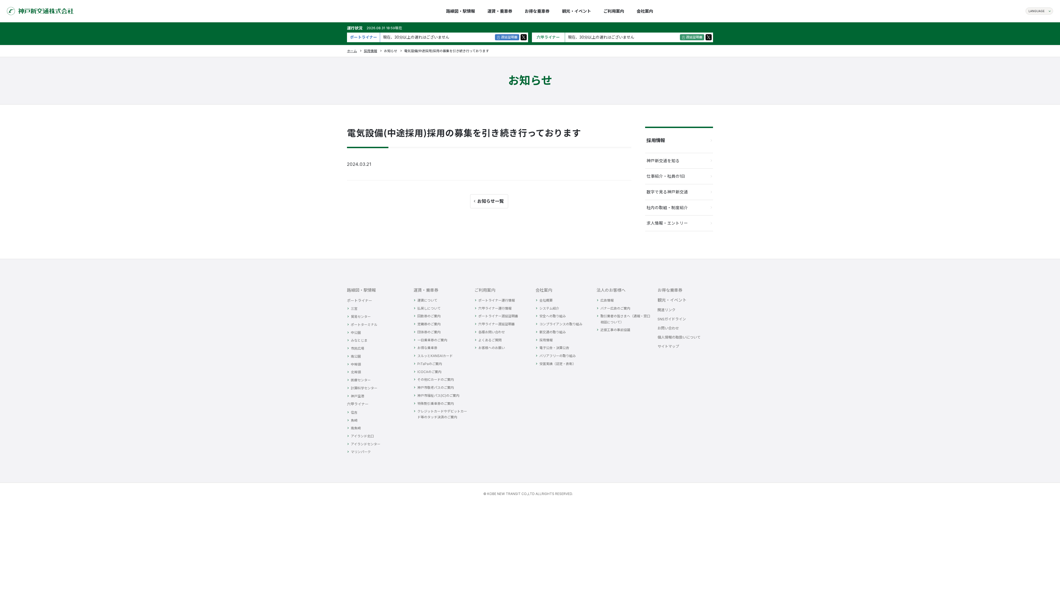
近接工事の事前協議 (615, 330)
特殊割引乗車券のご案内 (435, 403)
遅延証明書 (509, 37)
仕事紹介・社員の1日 (665, 176)
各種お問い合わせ (491, 332)
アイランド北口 (362, 436)
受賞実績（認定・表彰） (557, 364)
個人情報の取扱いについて (679, 337)
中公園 (356, 333)
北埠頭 (356, 372)
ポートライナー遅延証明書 (498, 316)
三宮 (354, 309)
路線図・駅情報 (361, 290)
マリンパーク (361, 452)
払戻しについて (429, 308)
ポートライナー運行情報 (496, 300)
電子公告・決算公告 (554, 348)
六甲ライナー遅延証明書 (496, 324)
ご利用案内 (485, 290)
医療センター (361, 380)
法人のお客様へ (611, 290)
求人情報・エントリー (667, 223)
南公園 (356, 356)
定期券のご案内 (429, 324)
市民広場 (357, 348)
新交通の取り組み (552, 332)
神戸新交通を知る (663, 160)
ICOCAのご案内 (429, 372)
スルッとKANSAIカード (435, 356)
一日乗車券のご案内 (432, 340)
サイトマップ (668, 346)
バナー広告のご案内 (615, 308)
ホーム (352, 51)
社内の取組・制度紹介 (667, 207)
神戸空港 (357, 396)
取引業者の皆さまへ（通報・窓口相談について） (625, 319)
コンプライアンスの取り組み (560, 324)
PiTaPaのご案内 (429, 364)
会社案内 (544, 290)
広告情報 (607, 300)
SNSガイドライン (672, 319)
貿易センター (361, 317)
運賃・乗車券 (426, 290)
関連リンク (666, 310)
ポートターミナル (364, 325)
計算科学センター (364, 388)
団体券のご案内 (429, 332)
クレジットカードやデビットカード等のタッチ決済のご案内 (442, 414)
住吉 (354, 412)
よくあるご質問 (490, 340)
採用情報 (370, 51)
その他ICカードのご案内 (435, 379)
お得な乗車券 (427, 348)
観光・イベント (672, 300)
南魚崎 (356, 428)
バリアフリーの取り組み (557, 356)
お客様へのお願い (491, 348)
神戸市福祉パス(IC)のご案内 (438, 395)
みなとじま (359, 340)
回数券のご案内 (429, 316)
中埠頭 (356, 364)
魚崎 (354, 420)
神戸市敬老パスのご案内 (435, 387)
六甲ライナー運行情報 (495, 308)
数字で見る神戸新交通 (667, 192)
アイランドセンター (365, 444)
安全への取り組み (552, 316)
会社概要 (546, 300)
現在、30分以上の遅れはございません (416, 37)
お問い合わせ (668, 328)
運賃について (427, 300)
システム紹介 (549, 308)
